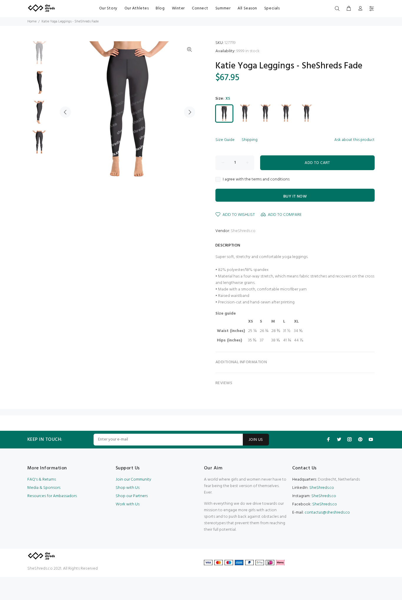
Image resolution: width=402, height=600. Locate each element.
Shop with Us (127, 487)
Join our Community (133, 479)
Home (31, 21)
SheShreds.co (243, 231)
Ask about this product (354, 140)
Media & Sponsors (43, 487)
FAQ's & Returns (41, 479)
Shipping (250, 140)
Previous (65, 112)
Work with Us (127, 504)
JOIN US (256, 439)
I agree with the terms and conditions (256, 179)
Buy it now (295, 196)
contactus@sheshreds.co (327, 512)
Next (189, 112)
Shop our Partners (132, 496)
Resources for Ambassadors (52, 496)
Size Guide (225, 140)
